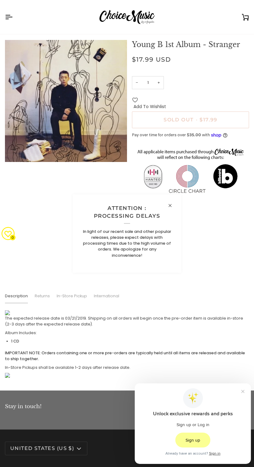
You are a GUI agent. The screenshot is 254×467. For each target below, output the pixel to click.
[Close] (172, 205)
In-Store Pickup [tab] (72, 296)
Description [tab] (16, 296)
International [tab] (106, 296)
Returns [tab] (42, 296)
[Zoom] (16, 150)
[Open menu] (14, 17)
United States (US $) (42, 448)
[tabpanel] (127, 344)
